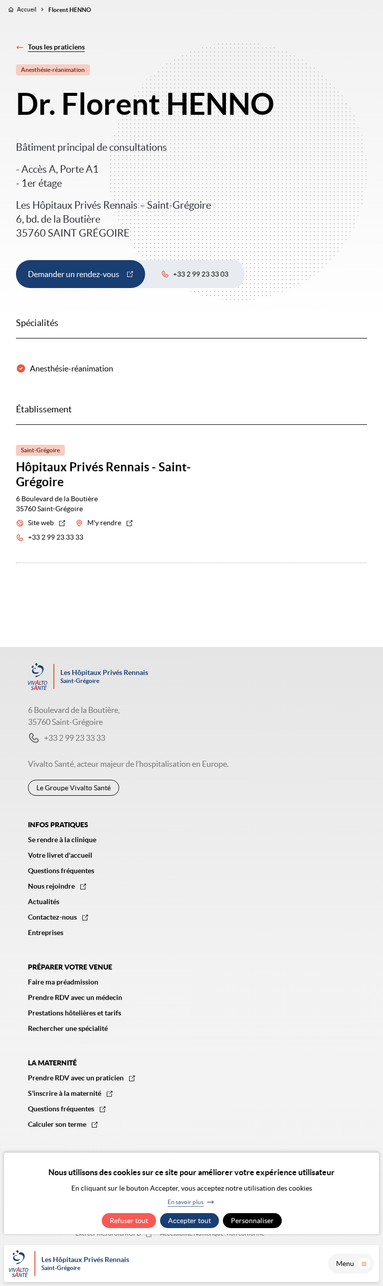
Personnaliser (252, 1221)
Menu (345, 1264)
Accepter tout (189, 1221)
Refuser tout (129, 1221)
